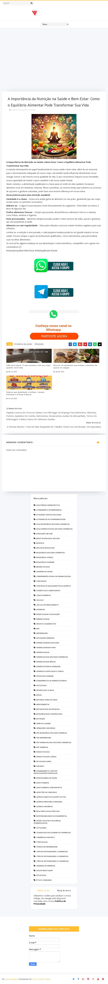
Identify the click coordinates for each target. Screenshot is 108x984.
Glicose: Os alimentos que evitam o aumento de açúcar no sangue (75, 366)
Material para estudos (46, 700)
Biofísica (40, 543)
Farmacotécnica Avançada (48, 666)
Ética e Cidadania (44, 880)
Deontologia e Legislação (48, 614)
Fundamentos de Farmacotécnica (51, 681)
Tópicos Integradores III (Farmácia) (52, 861)
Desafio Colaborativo (46, 624)
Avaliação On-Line (44, 534)
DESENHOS (40, 609)
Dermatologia (43, 619)
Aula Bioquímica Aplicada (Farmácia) (53, 524)
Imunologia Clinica (45, 690)
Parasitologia (43, 752)
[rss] (93, 979)
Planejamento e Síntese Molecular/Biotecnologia (46, 772)
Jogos (39, 695)
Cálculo (40, 600)
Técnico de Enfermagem (46, 847)
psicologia (41, 875)
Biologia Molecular (45, 548)
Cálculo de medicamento (47, 605)
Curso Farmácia (43, 595)
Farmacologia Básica (46, 662)
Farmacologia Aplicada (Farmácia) (52, 657)
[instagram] (88, 979)
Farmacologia (42, 652)
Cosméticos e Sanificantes (48, 590)
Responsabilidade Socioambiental (51, 816)
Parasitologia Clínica (46, 757)
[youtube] (98, 979)
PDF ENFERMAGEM (43, 738)
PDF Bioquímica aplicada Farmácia (51, 733)
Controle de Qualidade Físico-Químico (53, 586)
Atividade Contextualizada (48, 515)
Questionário (42, 783)
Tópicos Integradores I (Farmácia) (52, 851)
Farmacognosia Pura (46, 647)
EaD (37, 628)
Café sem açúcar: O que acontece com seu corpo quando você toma (28, 366)
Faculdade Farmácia (45, 638)
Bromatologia (43, 567)
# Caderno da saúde (23, 344)
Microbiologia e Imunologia (49, 714)
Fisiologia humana (45, 676)
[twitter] (73, 979)
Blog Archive (64, 890)
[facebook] (78, 979)
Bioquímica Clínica (44, 557)
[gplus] (83, 979)
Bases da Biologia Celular (48, 538)
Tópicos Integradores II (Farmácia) (52, 856)
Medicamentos (43, 704)
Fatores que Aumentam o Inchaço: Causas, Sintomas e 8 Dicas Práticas (25, 393)
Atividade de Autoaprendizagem (50, 519)
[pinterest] (103, 979)
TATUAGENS (41, 828)
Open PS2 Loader (43, 723)
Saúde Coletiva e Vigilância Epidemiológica (47, 822)
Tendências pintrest (45, 837)
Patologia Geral (43, 761)
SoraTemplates (11, 979)
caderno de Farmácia (45, 866)
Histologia (41, 685)
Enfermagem (42, 633)
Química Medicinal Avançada (49, 802)
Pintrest (40, 766)
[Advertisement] (54, 60)
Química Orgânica (44, 806)
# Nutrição (39, 344)
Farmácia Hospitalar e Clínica (50, 671)
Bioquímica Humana (45, 562)
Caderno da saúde (19, 109)
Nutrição (32, 109)
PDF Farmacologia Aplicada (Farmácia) (53, 742)
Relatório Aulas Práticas (48, 811)
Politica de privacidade (43, 891)
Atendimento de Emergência (49, 510)
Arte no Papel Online (41, 979)
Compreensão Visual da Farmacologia (53, 576)
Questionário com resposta (49, 787)
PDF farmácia (42, 747)
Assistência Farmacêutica (48, 505)
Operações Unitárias (45, 728)
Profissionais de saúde (46, 778)
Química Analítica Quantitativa (51, 797)
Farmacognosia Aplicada (47, 643)
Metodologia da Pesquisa (48, 709)
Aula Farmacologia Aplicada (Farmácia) (54, 529)
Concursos (41, 581)
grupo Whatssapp (44, 870)
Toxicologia (42, 842)
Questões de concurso (46, 792)
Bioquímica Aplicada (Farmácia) (50, 553)
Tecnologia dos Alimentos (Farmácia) (53, 833)
